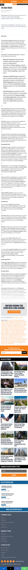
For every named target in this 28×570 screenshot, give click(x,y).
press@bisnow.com (18, 317)
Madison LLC (8, 332)
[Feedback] (14, 561)
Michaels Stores (8, 333)
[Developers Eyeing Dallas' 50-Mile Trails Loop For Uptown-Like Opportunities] (20, 405)
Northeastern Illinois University (15, 335)
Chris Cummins (9, 324)
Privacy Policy (5, 548)
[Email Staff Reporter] (7, 11)
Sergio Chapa (4, 341)
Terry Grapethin (19, 342)
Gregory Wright (4, 328)
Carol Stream (24, 321)
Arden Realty (11, 321)
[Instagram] (11, 561)
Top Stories (4, 541)
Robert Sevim (24, 339)
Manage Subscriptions (7, 536)
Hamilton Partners (12, 328)
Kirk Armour (21, 329)
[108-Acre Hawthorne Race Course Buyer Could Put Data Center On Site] (20, 387)
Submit (24, 352)
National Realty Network (16, 334)
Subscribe (24, 1)
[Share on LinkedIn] (3, 568)
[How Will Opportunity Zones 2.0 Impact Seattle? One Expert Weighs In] (20, 369)
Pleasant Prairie (9, 339)
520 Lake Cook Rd (12, 320)
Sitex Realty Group (12, 341)
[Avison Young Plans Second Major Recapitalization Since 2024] (20, 439)
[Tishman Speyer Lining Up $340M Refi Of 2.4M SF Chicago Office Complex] (7, 369)
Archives (3, 534)
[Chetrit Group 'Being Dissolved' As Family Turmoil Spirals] (20, 422)
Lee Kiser (6, 330)
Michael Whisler (15, 333)
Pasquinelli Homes (20, 338)
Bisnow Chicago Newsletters (10, 467)
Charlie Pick (18, 322)
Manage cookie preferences (8, 557)
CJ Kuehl (25, 324)
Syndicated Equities (11, 342)
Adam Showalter (4, 321)
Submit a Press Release (7, 522)
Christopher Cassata (17, 324)
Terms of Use (4, 550)
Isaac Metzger (6, 329)
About (2, 517)
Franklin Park (10, 326)
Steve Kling (19, 341)
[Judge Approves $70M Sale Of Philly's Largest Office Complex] (20, 455)
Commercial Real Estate (22, 4)
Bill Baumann (17, 321)
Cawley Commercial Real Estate (8, 322)
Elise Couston (21, 325)
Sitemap (3, 552)
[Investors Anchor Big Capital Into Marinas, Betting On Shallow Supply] (7, 405)
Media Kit (3, 520)
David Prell (4, 325)
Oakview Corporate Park (13, 337)
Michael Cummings (16, 332)
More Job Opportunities (14, 509)
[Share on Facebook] (17, 568)
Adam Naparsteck (20, 320)
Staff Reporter (4, 11)
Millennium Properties (5, 334)
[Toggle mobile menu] (2, 1)
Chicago (15, 4)
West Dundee (11, 343)
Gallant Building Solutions (19, 326)
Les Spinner (11, 330)
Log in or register (14, 311)
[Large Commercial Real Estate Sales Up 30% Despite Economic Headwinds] (7, 422)
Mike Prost (22, 333)
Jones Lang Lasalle (14, 329)
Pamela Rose (13, 338)
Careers (3, 524)
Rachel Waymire (16, 339)
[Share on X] (10, 568)
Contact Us (4, 527)
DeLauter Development (12, 325)
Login (2, 555)
